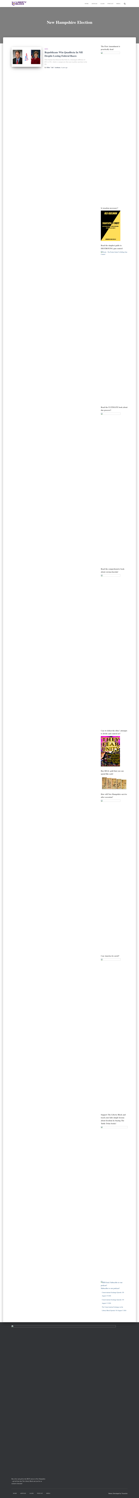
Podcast (110, 3)
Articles (94, 3)
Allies (102, 3)
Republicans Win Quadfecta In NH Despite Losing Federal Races (64, 54)
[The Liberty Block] (19, 3)
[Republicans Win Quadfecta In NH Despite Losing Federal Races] (26, 57)
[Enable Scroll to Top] (135, 1493)
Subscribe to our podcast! (110, 1288)
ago (64, 67)
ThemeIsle (124, 1493)
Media (118, 3)
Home (86, 3)
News (46, 49)
